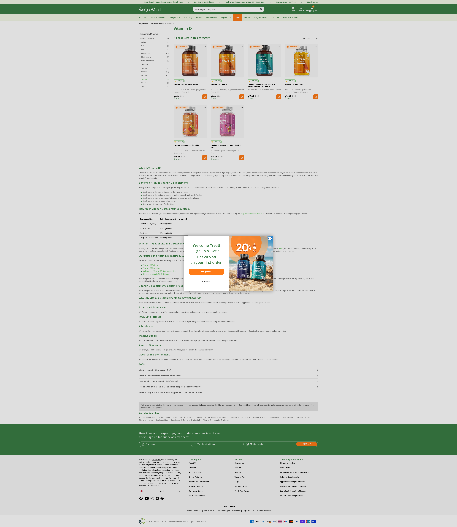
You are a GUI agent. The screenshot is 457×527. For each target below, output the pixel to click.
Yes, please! (206, 271)
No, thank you (206, 281)
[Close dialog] (270, 238)
